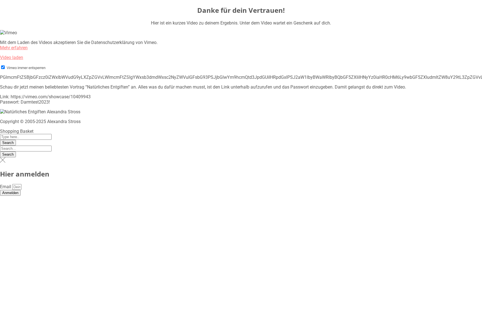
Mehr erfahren (14, 47)
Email (6, 186)
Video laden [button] (11, 57)
